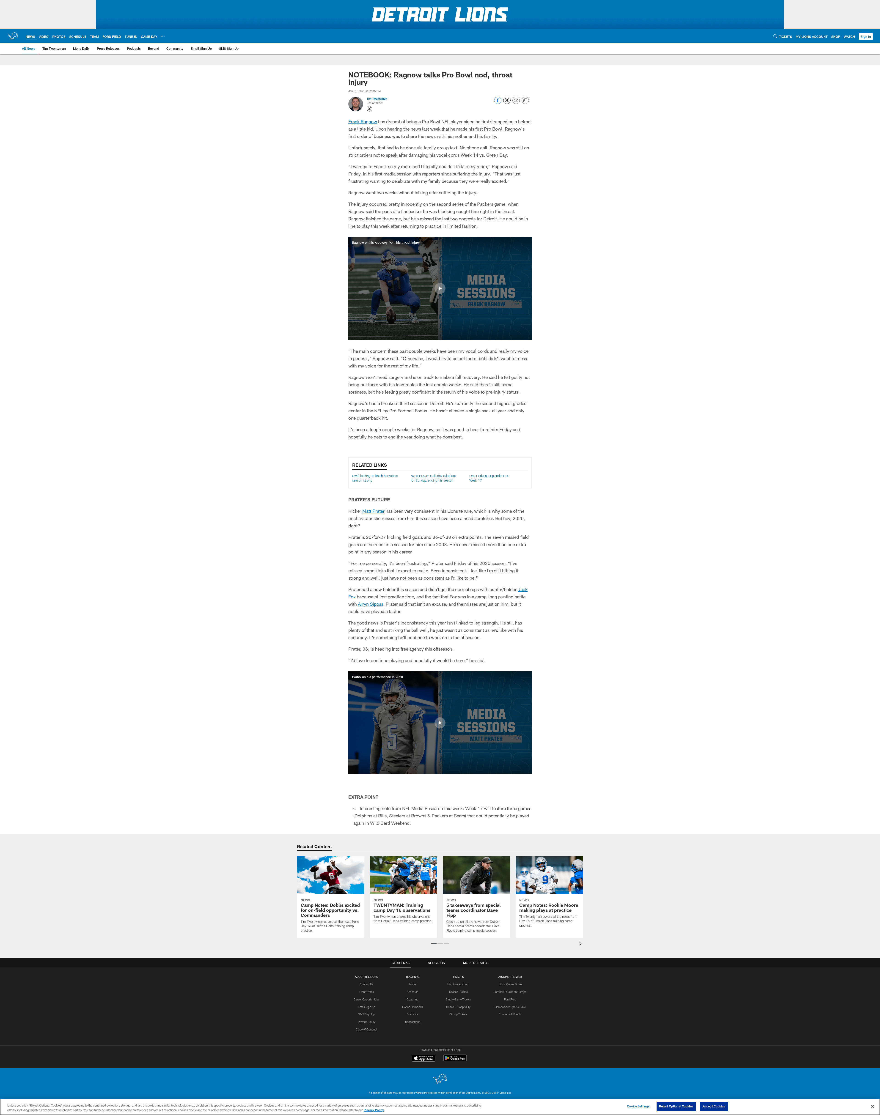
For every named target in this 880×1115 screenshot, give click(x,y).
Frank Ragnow (362, 121)
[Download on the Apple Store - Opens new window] (423, 1059)
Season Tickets (458, 991)
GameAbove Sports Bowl (510, 1006)
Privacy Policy (366, 1021)
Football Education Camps (510, 991)
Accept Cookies (714, 1106)
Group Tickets (458, 1014)
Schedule (412, 991)
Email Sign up (366, 1006)
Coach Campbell (412, 1006)
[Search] (775, 36)
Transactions (412, 1021)
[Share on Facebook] (497, 103)
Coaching (412, 999)
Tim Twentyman (377, 98)
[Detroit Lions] (440, 1079)
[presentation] (581, 944)
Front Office (366, 991)
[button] (866, 36)
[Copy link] (525, 100)
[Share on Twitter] (507, 103)
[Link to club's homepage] (12, 35)
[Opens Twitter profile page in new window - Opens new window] (369, 109)
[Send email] (516, 103)
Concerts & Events (510, 1014)
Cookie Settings (638, 1106)
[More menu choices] (163, 36)
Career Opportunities (366, 999)
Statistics (412, 1014)
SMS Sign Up (366, 1014)
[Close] (873, 1106)
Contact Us (366, 984)
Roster (413, 984)
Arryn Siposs (370, 604)
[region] (440, 1107)
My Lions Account (458, 984)
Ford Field (510, 999)
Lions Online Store (510, 984)
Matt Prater (373, 511)
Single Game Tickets (458, 999)
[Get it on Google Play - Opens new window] (455, 1060)
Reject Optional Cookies (676, 1106)
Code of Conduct (366, 1029)
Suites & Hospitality (458, 1006)
